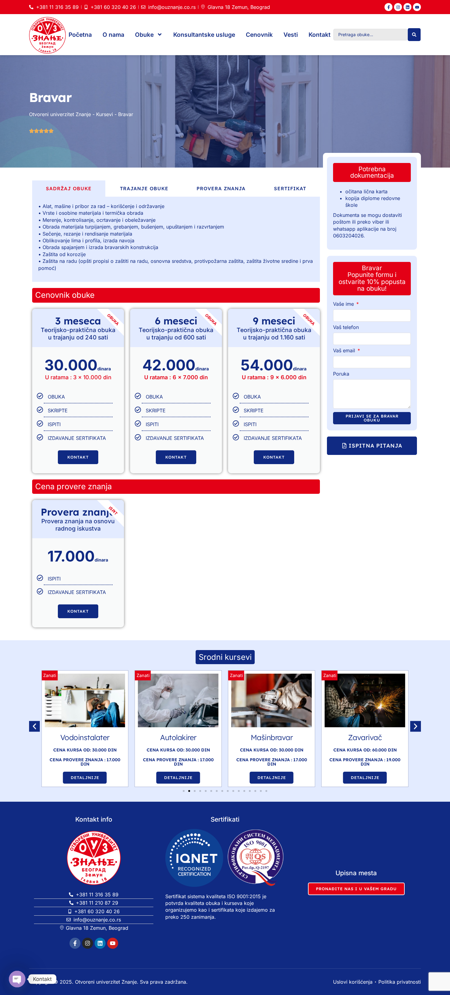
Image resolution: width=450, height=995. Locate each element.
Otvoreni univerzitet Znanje (60, 114)
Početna (80, 34)
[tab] (68, 188)
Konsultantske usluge (204, 34)
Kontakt (320, 34)
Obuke (144, 34)
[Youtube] (417, 7)
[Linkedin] (407, 7)
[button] (372, 446)
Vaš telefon (346, 327)
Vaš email (345, 351)
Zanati (49, 675)
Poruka (341, 374)
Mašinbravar (178, 737)
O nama (113, 34)
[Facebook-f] (388, 7)
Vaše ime (344, 304)
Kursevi (104, 114)
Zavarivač (272, 737)
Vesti (290, 34)
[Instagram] (398, 7)
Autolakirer (85, 737)
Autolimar (365, 737)
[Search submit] (414, 34)
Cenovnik (259, 34)
